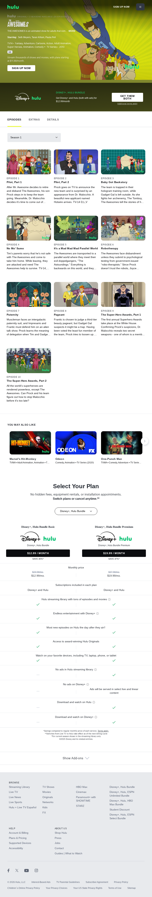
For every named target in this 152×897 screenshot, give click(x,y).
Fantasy (19, 43)
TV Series (52, 47)
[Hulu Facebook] (11, 870)
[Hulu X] (19, 870)
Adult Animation (62, 43)
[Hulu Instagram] (36, 870)
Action (49, 43)
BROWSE (14, 782)
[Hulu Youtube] (29, 870)
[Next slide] (144, 441)
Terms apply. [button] (103, 731)
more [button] (72, 31)
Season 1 (16, 137)
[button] (14, 118)
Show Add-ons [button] (73, 758)
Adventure (29, 43)
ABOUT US (61, 828)
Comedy (39, 47)
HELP (12, 828)
